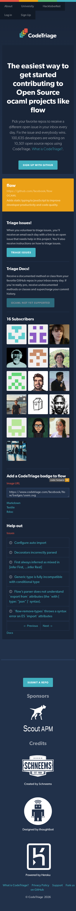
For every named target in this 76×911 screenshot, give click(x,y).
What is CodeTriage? (47, 149)
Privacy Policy (40, 885)
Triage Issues (21, 252)
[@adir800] (38, 343)
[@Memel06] (59, 390)
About (8, 6)
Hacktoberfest (52, 6)
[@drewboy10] (38, 366)
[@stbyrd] (17, 343)
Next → (47, 626)
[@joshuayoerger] (17, 366)
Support (57, 885)
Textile (11, 507)
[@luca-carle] (17, 436)
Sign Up (26, 15)
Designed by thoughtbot (38, 829)
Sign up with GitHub (38, 165)
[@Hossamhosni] (17, 413)
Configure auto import (30, 543)
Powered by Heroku (38, 875)
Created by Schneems (38, 784)
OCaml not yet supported (30, 302)
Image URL (13, 483)
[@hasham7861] (38, 390)
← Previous (31, 626)
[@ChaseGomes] (38, 413)
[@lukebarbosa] (38, 436)
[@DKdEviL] (17, 460)
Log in (8, 15)
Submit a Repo (38, 682)
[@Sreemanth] (17, 390)
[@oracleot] (59, 413)
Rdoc (10, 512)
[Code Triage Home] (38, 33)
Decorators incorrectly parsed (35, 552)
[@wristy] (59, 366)
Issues (10, 533)
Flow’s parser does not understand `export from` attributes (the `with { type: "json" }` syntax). (36, 596)
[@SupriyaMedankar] (59, 436)
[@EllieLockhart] (59, 343)
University (27, 6)
